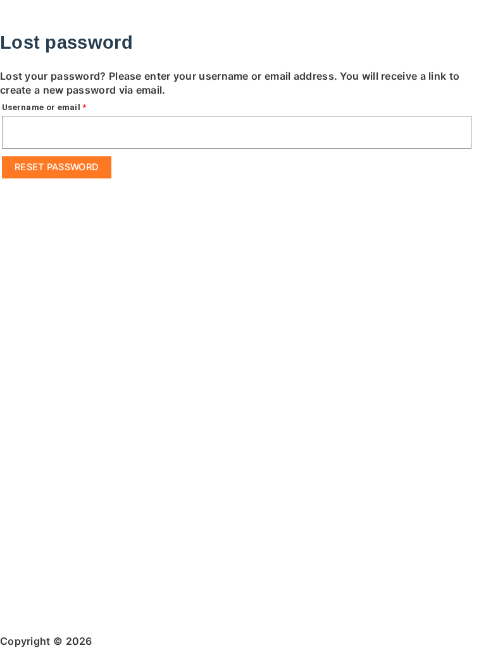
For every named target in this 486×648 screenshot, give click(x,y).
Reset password (57, 167)
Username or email (62, 105)
